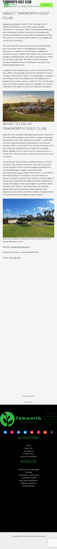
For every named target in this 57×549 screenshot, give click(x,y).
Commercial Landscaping (28, 470)
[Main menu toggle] (28, 5)
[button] (46, 5)
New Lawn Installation (28, 480)
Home (28, 445)
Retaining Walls (28, 486)
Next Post (28, 402)
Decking (28, 472)
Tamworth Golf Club (11, 24)
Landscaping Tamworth (20, 247)
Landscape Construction (28, 475)
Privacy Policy (28, 454)
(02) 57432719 (50, 414)
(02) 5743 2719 (14, 258)
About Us (28, 448)
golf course (18, 173)
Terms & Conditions (28, 456)
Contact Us (28, 451)
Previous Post (28, 396)
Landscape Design (28, 478)
